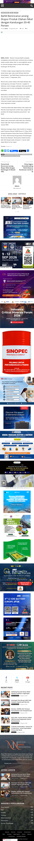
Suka (6, 676)
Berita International (6, 818)
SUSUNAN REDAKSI (21, 836)
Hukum (23, 834)
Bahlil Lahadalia (15, 156)
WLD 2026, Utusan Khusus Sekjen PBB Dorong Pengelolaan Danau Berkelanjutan (21, 719)
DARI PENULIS (22, 194)
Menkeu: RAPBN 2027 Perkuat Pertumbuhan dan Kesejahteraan (27, 207)
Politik (16, 12)
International (12, 836)
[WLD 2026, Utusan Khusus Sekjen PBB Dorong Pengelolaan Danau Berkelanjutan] (5, 720)
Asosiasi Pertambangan (7, 823)
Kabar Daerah (16, 834)
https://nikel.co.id (17, 188)
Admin (6, 28)
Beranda (3, 9)
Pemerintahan (4, 820)
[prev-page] (16, 212)
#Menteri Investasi (6, 156)
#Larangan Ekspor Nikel (25, 154)
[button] (17, 1)
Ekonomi (13, 832)
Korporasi (14, 732)
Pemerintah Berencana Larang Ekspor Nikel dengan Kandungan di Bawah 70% (8, 168)
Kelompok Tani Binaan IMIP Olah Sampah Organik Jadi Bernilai (17, 207)
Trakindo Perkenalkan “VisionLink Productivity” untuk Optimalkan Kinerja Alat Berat (21, 728)
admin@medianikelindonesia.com (21, 763)
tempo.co (9, 146)
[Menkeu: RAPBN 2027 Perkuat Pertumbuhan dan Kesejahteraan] (28, 200)
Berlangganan (28, 676)
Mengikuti (17, 676)
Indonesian (8, 840)
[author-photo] (17, 180)
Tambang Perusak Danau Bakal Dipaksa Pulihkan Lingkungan (6, 206)
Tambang (3, 815)
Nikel (11, 12)
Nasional (29, 834)
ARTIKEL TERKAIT (12, 194)
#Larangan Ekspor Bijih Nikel (12, 154)
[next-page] (18, 212)
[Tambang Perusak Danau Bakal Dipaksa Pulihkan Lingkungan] (6, 200)
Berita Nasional (9, 9)
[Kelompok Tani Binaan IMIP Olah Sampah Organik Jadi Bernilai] (17, 200)
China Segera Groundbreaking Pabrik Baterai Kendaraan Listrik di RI (26, 168)
